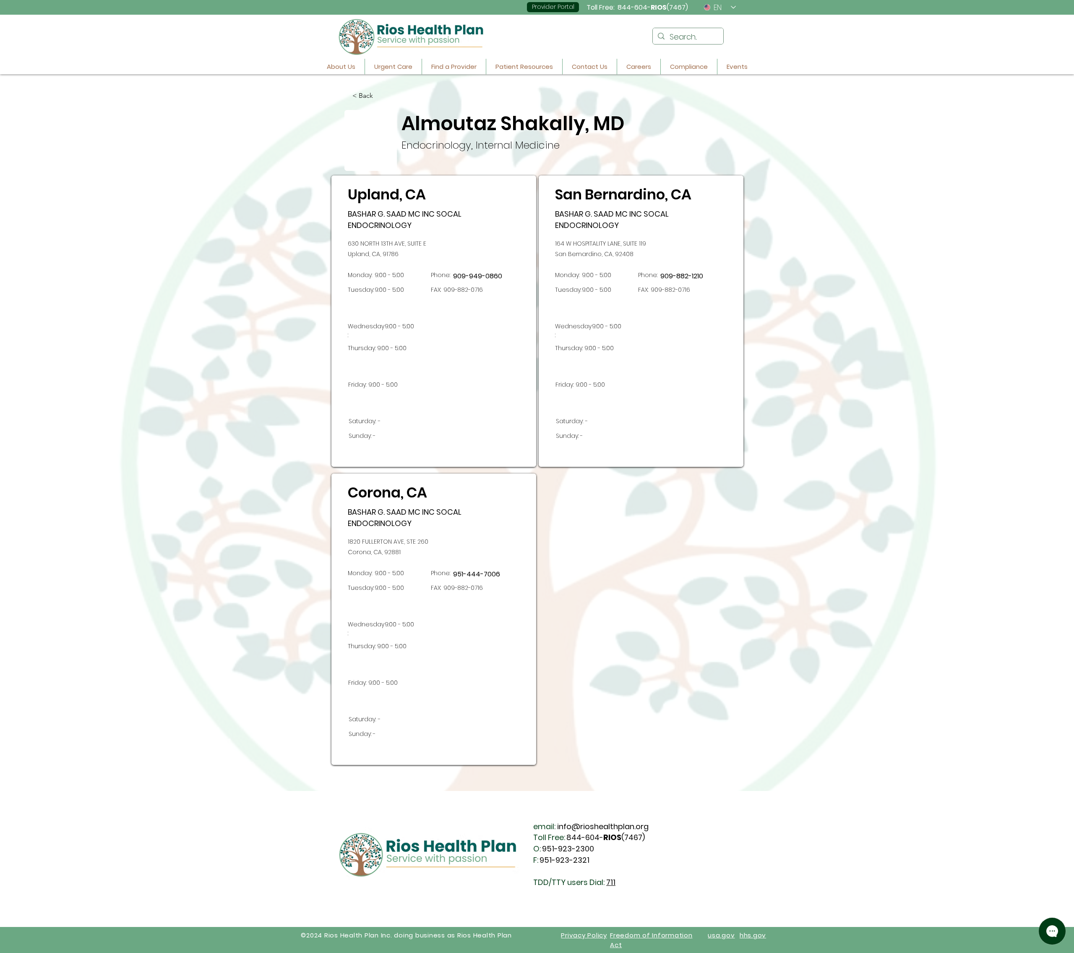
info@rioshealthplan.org (603, 826)
